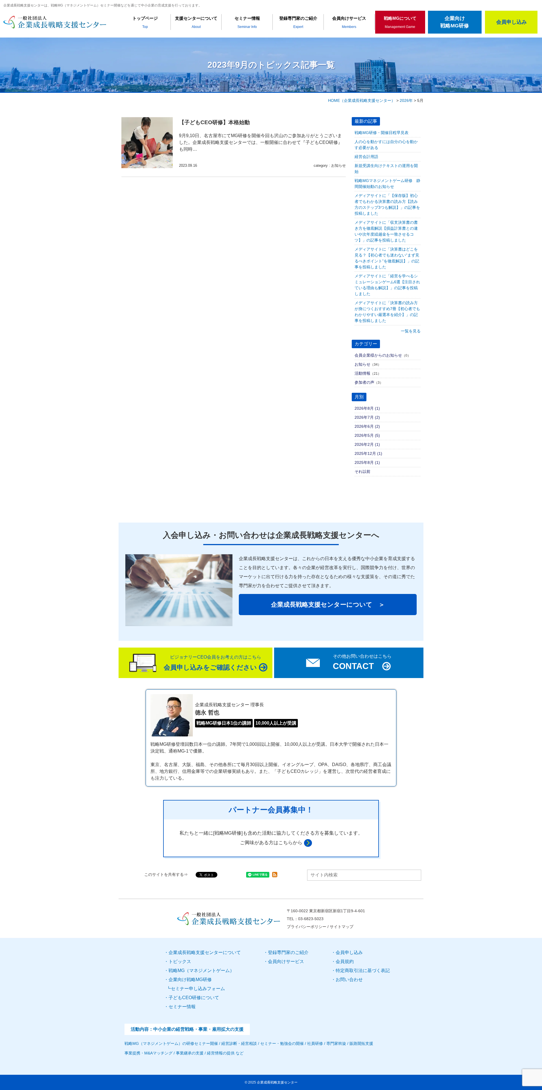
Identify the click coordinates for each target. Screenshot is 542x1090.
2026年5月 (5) (367, 435)
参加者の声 (364, 382)
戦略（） (201, 970)
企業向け (190, 979)
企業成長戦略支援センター (277, 1082)
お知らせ (338, 165)
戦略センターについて (205, 952)
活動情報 (362, 373)
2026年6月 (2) (367, 426)
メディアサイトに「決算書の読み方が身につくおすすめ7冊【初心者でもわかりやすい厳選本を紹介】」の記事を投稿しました (387, 312)
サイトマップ (341, 926)
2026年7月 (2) (367, 417)
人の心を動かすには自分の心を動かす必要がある (386, 144)
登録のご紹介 (288, 952)
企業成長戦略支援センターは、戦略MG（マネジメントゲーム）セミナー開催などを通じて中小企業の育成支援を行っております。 (102, 5)
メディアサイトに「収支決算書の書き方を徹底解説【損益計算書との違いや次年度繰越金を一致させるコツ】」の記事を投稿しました (386, 231)
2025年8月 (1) (367, 462)
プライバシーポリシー (306, 926)
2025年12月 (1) (368, 453)
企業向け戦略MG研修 (454, 22)
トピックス (180, 961)
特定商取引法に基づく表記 (363, 970)
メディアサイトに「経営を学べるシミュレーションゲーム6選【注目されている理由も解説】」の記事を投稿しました (387, 285)
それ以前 (362, 471)
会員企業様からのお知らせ (378, 355)
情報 (182, 1006)
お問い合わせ (349, 979)
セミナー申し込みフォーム (198, 988)
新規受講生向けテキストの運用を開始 (386, 168)
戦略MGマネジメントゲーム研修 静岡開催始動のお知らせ (387, 183)
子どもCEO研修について (194, 997)
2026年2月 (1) (367, 444)
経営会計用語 (366, 156)
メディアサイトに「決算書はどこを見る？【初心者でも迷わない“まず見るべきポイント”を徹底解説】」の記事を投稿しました (387, 258)
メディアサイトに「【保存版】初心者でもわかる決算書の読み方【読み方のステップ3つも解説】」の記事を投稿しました (387, 204)
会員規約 (345, 961)
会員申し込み (349, 952)
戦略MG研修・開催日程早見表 (381, 132)
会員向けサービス (286, 961)
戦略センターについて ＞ (328, 604)
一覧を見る (411, 331)
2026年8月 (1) (367, 408)
